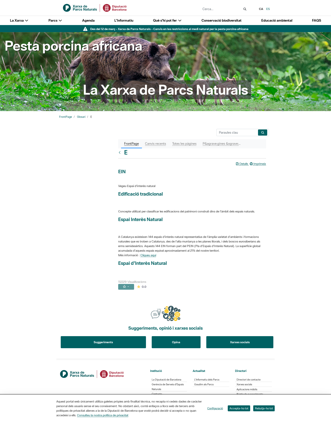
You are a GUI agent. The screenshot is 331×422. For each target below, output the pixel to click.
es (268, 9)
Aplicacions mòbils (247, 389)
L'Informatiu (123, 20)
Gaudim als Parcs (204, 384)
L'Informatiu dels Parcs (206, 379)
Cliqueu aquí (148, 255)
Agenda (88, 20)
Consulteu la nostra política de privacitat (102, 415)
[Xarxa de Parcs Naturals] (95, 7)
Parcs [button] (53, 20)
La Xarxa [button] (17, 20)
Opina (176, 342)
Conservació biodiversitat (222, 20)
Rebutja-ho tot (264, 408)
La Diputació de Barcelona (166, 379)
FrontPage (65, 117)
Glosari (81, 117)
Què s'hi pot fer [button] (165, 20)
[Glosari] (120, 152)
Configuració (215, 408)
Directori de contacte (249, 379)
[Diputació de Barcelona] (92, 374)
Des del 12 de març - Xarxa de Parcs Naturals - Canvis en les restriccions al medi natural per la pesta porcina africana (169, 29)
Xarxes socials (240, 342)
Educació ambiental (276, 20)
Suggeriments (103, 342)
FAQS (316, 20)
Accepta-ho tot (238, 408)
